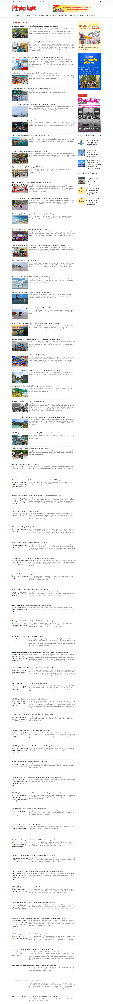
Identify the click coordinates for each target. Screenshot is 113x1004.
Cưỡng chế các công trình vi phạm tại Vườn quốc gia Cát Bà (30, 449)
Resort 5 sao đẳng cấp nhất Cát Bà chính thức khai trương (30, 683)
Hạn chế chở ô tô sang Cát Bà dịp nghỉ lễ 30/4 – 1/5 (27, 167)
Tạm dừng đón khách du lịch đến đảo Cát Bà (25, 464)
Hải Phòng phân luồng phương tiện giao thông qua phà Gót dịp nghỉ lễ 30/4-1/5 (36, 339)
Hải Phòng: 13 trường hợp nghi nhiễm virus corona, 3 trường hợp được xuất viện (37, 793)
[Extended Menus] (97, 15)
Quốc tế (34, 15)
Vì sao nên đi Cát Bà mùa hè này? (22, 574)
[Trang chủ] (12, 15)
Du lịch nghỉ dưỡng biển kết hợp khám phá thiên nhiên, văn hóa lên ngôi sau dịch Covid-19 (40, 652)
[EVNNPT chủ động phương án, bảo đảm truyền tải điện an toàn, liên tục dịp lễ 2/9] (81, 153)
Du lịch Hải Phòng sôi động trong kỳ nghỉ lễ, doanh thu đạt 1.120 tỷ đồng (34, 73)
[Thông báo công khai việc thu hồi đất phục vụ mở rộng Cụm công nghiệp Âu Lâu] (81, 190)
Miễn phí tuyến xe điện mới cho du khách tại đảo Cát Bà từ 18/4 (31, 182)
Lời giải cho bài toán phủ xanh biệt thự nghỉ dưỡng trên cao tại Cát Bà (34, 840)
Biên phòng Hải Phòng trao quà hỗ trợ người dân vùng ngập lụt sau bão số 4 (35, 26)
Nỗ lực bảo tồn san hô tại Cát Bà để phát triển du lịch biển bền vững (33, 558)
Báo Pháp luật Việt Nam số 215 (88, 128)
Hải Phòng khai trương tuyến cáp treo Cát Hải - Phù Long (29, 699)
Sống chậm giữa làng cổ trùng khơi (23, 527)
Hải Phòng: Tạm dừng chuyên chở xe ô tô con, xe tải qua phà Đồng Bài (33, 104)
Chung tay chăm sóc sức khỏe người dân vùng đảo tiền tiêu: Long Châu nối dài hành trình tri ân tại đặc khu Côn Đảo (93, 164)
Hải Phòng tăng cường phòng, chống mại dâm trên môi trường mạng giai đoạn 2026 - (38, 57)
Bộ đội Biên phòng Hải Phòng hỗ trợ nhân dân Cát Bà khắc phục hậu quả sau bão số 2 (38, 245)
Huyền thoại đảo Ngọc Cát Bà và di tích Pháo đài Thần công (30, 589)
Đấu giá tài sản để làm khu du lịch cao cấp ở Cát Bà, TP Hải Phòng (32, 386)
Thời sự (17, 15)
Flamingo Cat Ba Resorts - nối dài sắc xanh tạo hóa (27, 636)
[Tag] (24, 8)
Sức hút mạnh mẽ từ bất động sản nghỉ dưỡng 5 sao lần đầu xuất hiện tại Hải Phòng (37, 871)
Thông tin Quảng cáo (87, 173)
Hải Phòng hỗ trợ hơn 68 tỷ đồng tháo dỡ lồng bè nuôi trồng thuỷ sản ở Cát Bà (36, 433)
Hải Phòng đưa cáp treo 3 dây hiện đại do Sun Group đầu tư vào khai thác (34, 668)
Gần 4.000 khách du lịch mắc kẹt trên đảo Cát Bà (26, 261)
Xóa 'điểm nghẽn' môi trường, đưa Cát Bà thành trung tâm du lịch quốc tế (34, 214)
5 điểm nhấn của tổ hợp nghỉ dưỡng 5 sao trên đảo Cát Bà (29, 542)
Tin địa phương (91, 15)
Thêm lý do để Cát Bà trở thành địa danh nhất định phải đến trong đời (33, 621)
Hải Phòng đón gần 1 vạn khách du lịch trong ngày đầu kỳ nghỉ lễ (32, 746)
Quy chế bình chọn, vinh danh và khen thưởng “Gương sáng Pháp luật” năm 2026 (88, 47)
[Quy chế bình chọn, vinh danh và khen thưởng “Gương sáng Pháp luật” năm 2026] (89, 37)
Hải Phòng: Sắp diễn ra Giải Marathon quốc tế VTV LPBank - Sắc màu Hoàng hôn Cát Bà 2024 (40, 198)
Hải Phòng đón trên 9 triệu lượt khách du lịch (26, 824)
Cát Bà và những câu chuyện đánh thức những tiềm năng (29, 808)
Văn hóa (60, 15)
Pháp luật (48, 15)
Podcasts (41, 15)
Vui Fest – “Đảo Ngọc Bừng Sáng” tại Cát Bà (25, 120)
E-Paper (82, 95)
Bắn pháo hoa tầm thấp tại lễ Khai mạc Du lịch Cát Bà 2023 (30, 355)
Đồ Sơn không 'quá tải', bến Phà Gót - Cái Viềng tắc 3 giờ (29, 934)
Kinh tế (67, 15)
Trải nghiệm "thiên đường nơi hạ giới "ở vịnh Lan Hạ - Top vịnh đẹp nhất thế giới (37, 495)
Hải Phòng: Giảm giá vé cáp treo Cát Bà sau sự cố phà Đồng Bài (31, 276)
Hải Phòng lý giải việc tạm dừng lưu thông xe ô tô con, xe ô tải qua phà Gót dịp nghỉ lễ (38, 417)
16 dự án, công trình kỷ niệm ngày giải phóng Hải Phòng (29, 762)
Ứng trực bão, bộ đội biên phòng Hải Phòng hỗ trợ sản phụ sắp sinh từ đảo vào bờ (37, 42)
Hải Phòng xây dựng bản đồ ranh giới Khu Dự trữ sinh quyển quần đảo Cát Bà (36, 370)
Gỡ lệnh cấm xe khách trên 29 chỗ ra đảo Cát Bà (26, 981)
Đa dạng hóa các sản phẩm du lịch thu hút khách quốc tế (29, 151)
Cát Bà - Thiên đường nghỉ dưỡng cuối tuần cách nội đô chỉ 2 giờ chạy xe (34, 902)
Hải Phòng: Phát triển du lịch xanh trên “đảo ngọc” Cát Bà (30, 229)
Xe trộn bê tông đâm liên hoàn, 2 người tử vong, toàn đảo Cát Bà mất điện (34, 996)
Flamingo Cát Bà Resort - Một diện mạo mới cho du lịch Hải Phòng (32, 715)
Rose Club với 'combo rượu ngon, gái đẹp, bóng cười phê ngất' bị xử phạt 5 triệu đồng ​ (38, 918)
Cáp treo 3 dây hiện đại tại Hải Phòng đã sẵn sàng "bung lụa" (30, 730)
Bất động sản (74, 15)
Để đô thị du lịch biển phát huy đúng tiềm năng (26, 887)
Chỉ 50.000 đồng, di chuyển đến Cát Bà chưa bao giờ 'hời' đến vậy (32, 292)
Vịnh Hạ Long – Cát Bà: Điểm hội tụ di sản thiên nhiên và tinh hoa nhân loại (35, 323)
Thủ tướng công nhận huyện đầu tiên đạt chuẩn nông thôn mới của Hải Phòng (36, 480)
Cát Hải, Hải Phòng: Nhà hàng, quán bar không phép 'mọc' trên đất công (34, 965)
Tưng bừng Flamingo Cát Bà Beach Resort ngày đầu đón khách (31, 605)
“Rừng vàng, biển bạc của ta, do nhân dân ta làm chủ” (28, 402)
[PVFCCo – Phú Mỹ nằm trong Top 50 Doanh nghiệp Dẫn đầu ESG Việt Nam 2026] (81, 142)
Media (28, 15)
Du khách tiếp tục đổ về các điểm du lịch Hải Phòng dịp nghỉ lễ (31, 89)
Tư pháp (23, 15)
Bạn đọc (82, 15)
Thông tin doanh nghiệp (89, 136)
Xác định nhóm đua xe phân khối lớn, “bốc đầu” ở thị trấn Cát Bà (32, 308)
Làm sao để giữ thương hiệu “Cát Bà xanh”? (25, 511)
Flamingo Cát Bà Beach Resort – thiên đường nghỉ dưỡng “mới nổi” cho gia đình (36, 777)
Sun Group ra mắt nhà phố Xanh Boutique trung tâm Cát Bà (30, 136)
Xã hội (54, 15)
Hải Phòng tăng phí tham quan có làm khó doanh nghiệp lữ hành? (32, 949)
